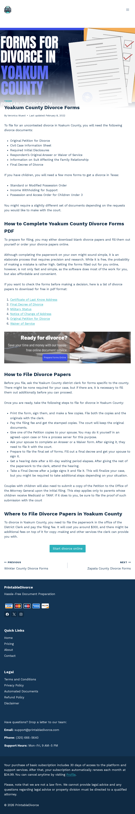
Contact (10, 656)
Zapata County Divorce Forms (109, 565)
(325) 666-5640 (27, 737)
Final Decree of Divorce (26, 304)
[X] (14, 614)
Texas (8, 101)
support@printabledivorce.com (37, 730)
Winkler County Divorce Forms (26, 565)
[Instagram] (21, 614)
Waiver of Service (22, 323)
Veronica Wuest (17, 115)
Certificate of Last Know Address (33, 299)
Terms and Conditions (20, 679)
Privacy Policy (14, 685)
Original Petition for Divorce (30, 318)
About (8, 650)
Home (8, 638)
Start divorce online (67, 548)
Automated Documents (21, 691)
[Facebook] (7, 614)
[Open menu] (127, 9)
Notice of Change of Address (30, 314)
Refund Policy (14, 697)
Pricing (9, 644)
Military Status (20, 309)
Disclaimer (11, 703)
